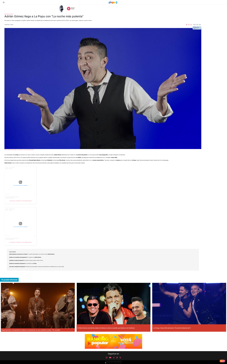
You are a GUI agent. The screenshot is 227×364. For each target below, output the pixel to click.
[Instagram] (106, 357)
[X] (120, 357)
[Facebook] (117, 357)
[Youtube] (110, 357)
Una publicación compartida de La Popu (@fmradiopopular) (20, 200)
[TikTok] (114, 357)
